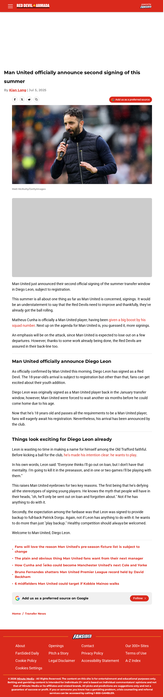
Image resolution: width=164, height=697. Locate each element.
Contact (87, 646)
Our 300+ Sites (137, 646)
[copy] (36, 99)
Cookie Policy (26, 661)
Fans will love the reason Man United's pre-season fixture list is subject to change (77, 549)
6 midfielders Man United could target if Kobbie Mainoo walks (67, 584)
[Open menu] (10, 6)
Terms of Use (136, 653)
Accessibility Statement (100, 661)
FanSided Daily (27, 653)
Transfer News (35, 613)
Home (16, 613)
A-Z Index (133, 661)
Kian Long (17, 90)
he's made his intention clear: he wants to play (100, 455)
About (20, 646)
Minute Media (25, 678)
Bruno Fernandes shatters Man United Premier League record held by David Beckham (79, 574)
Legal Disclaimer (62, 661)
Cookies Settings (28, 668)
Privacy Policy (92, 653)
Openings (56, 646)
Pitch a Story (59, 653)
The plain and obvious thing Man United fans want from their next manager (79, 558)
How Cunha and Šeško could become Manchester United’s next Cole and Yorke (81, 565)
